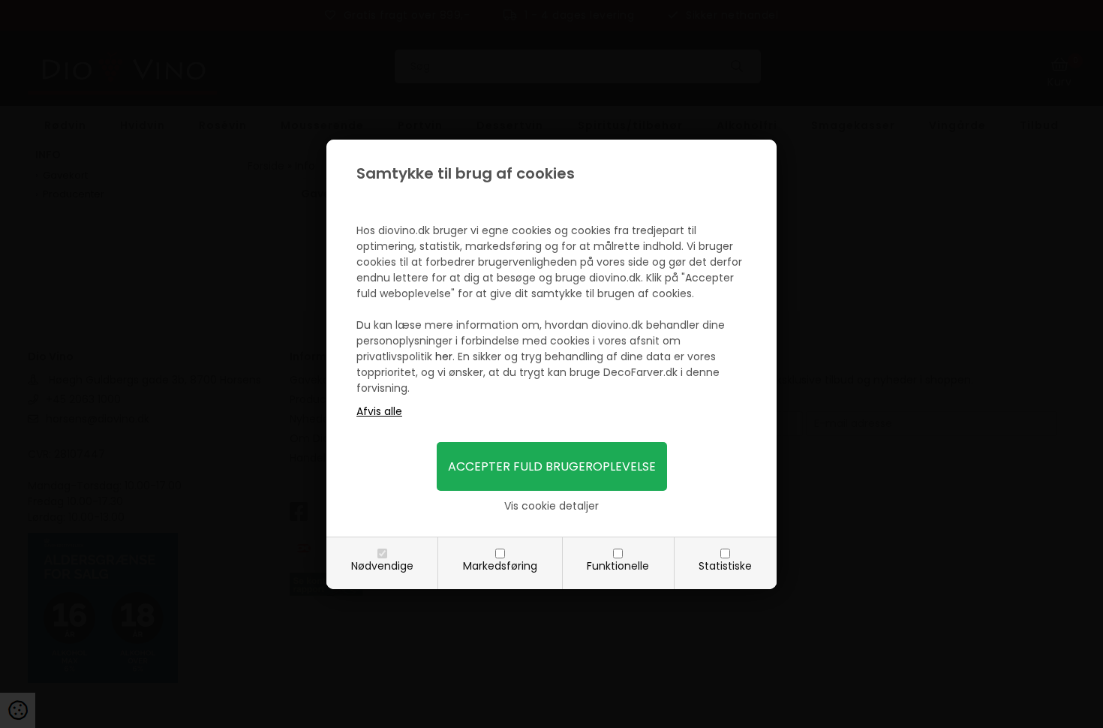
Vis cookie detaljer (551, 505)
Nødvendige (382, 565)
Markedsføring (500, 565)
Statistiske (725, 565)
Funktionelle (618, 565)
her (443, 356)
